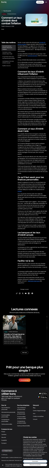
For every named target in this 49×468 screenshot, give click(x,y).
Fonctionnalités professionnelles (21, 417)
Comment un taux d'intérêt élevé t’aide (7, 53)
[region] (24, 330)
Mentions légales (5, 457)
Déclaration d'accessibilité (20, 460)
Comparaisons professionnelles (21, 422)
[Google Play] (42, 396)
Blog (34, 407)
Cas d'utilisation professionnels (21, 408)
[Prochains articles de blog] (26, 347)
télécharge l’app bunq (34, 281)
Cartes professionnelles (23, 426)
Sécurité (3, 437)
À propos (3, 443)
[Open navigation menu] (46, 2)
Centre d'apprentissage (39, 410)
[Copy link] (16, 293)
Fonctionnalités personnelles (5, 416)
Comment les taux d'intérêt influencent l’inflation (7, 47)
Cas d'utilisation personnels (5, 408)
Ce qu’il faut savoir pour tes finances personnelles (8, 57)
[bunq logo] (3, 2)
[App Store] (43, 393)
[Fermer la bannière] (2, 465)
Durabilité (4, 440)
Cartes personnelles (6, 424)
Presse (3, 431)
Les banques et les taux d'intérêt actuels (8, 62)
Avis (34, 413)
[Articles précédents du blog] (22, 347)
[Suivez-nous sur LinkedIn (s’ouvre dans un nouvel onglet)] (28, 293)
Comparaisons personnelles (5, 420)
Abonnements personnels (8, 412)
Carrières (3, 434)
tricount (35, 419)
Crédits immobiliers (38, 416)
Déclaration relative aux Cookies (34, 455)
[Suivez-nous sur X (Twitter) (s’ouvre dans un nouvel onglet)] (22, 293)
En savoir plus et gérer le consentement (32, 458)
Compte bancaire (32, 55)
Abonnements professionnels (21, 413)
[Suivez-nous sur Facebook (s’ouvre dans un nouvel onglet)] (32, 293)
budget (20, 191)
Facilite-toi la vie (6, 65)
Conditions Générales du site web (16, 457)
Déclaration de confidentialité (7, 460)
